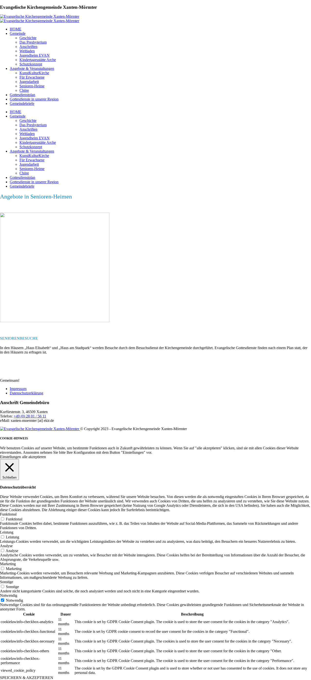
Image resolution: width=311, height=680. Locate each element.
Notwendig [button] (8, 595)
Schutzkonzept (30, 64)
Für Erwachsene (31, 77)
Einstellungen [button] (10, 457)
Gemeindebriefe (22, 103)
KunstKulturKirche (34, 73)
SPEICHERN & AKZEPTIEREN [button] (26, 678)
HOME (15, 29)
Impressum (18, 389)
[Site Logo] (39, 16)
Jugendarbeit (29, 82)
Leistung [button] (6, 532)
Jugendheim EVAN (34, 55)
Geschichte (27, 38)
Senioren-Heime (31, 86)
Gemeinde (18, 33)
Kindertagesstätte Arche (37, 60)
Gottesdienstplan (22, 95)
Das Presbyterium (33, 42)
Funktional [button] (8, 514)
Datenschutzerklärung (26, 393)
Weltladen (27, 51)
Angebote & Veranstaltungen (32, 68)
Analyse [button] (6, 546)
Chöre (24, 90)
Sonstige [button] (6, 582)
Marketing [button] (8, 564)
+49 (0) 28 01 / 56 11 (30, 416)
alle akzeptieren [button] (34, 457)
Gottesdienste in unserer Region (34, 99)
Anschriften (28, 47)
